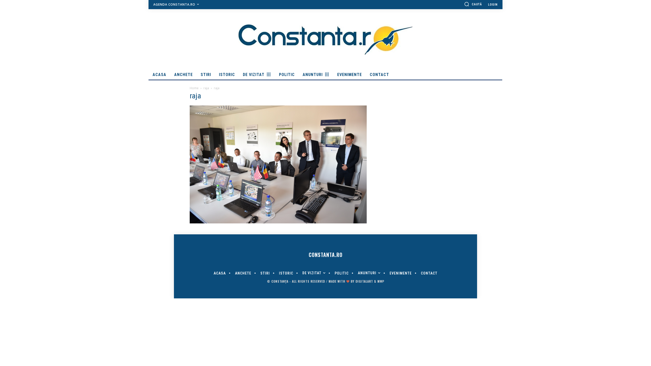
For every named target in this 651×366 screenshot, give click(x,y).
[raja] (278, 222)
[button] (473, 4)
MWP (380, 281)
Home (194, 88)
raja (206, 88)
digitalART (364, 281)
